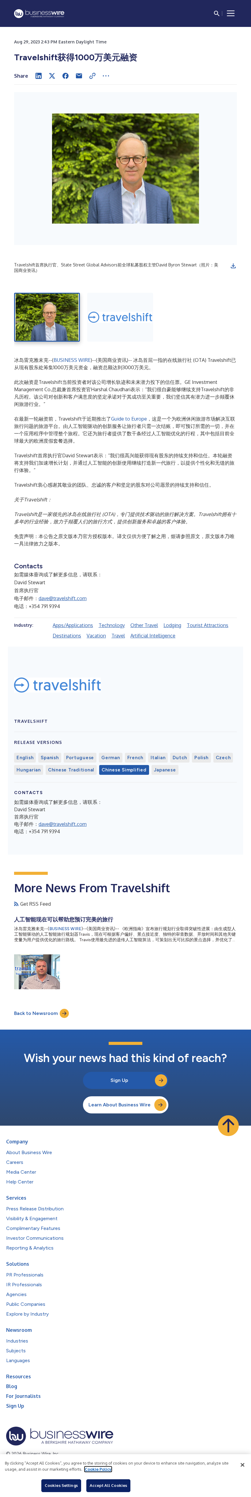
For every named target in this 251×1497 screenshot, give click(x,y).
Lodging (172, 625)
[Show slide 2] (120, 317)
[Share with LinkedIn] (38, 76)
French (135, 757)
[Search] (216, 13)
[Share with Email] (79, 76)
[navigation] (231, 13)
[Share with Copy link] (92, 76)
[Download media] (233, 265)
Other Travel (144, 625)
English (25, 757)
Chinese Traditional (71, 770)
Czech (223, 757)
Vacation (96, 636)
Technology (112, 625)
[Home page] (39, 13)
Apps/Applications (73, 625)
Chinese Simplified (124, 770)
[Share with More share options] (106, 76)
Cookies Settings (61, 1485)
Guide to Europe (129, 419)
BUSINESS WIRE (72, 360)
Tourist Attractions (207, 625)
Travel (118, 636)
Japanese (165, 770)
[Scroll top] (228, 1125)
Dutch (180, 757)
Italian (158, 757)
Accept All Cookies (108, 1485)
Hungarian (29, 770)
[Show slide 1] (47, 317)
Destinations (67, 636)
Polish (201, 757)
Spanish (49, 757)
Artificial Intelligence (152, 636)
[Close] (242, 1465)
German (110, 757)
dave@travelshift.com (63, 598)
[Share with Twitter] (52, 76)
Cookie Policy (98, 1469)
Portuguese (80, 757)
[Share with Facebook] (65, 76)
